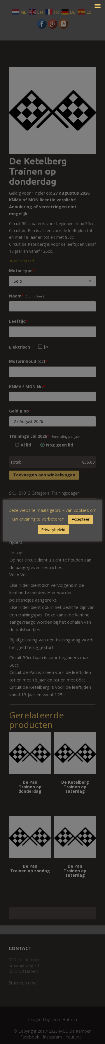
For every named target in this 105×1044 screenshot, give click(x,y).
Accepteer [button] (81, 519)
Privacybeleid (53, 529)
